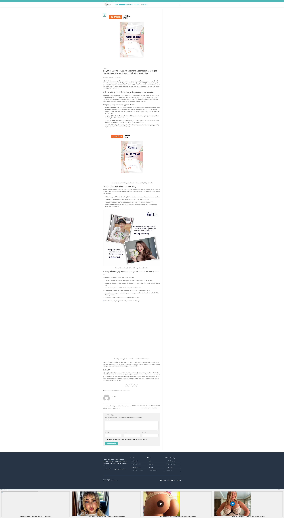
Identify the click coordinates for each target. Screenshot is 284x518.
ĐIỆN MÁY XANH (171, 464)
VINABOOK (135, 461)
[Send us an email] (178, 4)
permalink (128, 390)
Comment (107, 420)
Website (144, 432)
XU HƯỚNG (136, 4)
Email (125, 432)
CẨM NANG (122, 4)
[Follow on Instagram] (174, 4)
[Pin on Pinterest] (134, 385)
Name (106, 432)
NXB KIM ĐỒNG (136, 467)
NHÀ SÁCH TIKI (136, 464)
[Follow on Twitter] (176, 4)
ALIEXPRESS (153, 470)
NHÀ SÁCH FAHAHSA (138, 470)
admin (119, 77)
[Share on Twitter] (129, 385)
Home (116, 4)
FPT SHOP (170, 470)
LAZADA (151, 464)
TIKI (150, 461)
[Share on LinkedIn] (137, 385)
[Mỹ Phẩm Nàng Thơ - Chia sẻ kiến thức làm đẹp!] (107, 4)
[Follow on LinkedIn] (144, 480)
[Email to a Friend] (132, 385)
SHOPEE (151, 467)
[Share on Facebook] (126, 385)
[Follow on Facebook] (172, 4)
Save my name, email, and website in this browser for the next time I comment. (127, 439)
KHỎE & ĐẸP (129, 4)
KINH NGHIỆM (144, 4)
